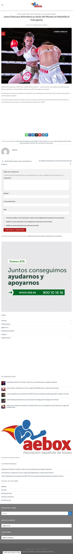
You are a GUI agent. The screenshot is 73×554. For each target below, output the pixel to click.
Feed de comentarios (7, 497)
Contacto (44, 549)
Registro (4, 486)
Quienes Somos (6, 338)
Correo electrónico (10, 201)
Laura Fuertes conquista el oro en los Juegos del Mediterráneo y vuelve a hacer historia (33, 388)
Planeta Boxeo (5, 324)
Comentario (8, 178)
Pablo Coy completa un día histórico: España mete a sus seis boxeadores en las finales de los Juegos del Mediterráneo (38, 406)
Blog (38, 549)
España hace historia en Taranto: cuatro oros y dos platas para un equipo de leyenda (32, 382)
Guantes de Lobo (33, 143)
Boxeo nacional (35, 14)
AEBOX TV (4, 327)
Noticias (43, 14)
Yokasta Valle (49, 143)
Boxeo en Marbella (24, 143)
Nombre (6, 193)
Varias (48, 14)
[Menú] (2, 5)
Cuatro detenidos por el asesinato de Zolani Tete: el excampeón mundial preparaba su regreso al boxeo (38, 394)
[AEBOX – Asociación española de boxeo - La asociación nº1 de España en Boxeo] (36, 5)
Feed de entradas (6, 493)
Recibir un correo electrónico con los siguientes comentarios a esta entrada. (29, 221)
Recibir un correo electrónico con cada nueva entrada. (22, 225)
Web (5, 209)
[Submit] (70, 513)
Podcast (3, 334)
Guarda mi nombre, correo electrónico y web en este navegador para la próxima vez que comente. (35, 218)
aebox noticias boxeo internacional (62, 141)
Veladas (53, 14)
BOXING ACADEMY (7, 331)
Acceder (3, 490)
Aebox (45, 25)
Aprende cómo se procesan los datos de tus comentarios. (45, 236)
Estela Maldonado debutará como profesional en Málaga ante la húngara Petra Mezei (33, 399)
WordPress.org (6, 500)
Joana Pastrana (42, 143)
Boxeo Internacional (23, 14)
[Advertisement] (36, 117)
